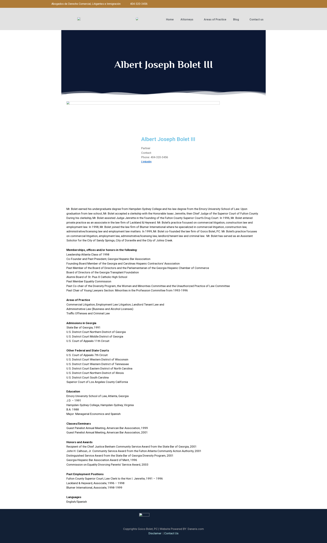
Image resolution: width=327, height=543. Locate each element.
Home (170, 19)
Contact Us (171, 533)
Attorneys (187, 19)
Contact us (256, 19)
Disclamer (155, 533)
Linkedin (146, 161)
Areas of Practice (215, 19)
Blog (236, 19)
